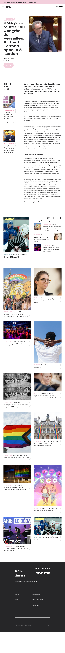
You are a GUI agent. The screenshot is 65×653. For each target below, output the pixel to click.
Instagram (17, 590)
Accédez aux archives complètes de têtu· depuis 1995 (19, 2)
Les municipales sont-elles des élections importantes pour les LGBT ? (15, 548)
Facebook (17, 594)
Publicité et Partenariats (38, 599)
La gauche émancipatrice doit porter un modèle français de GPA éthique (15, 405)
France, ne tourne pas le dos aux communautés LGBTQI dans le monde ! (16, 458)
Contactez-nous (36, 590)
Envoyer (45, 615)
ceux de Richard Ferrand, (31, 109)
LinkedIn (16, 599)
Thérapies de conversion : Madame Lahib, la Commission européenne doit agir (14, 487)
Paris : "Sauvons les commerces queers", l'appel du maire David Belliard (15, 344)
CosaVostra (27, 625)
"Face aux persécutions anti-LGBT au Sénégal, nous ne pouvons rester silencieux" (46, 443)
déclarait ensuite (48, 170)
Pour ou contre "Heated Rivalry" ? (15, 255)
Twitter (16, 603)
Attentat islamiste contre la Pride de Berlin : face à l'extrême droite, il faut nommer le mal (16, 314)
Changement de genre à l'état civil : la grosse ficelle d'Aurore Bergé (46, 300)
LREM (9, 19)
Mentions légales (36, 594)
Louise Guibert (10, 58)
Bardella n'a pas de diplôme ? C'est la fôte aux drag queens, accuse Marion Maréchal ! (45, 396)
